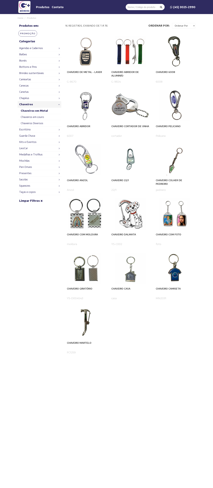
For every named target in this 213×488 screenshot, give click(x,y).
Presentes (25, 173)
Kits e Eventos (27, 142)
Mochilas (24, 160)
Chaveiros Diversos (32, 123)
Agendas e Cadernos (31, 48)
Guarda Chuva (27, 135)
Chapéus (24, 98)
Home (21, 18)
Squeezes (24, 185)
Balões (23, 54)
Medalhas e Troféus (31, 154)
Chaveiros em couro (32, 117)
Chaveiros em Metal (34, 110)
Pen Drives (25, 166)
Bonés (23, 60)
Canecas (24, 85)
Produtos (42, 7)
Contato (58, 7)
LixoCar (23, 148)
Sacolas (23, 179)
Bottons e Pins (28, 66)
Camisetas (25, 79)
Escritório (25, 129)
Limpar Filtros (30, 200)
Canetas (24, 91)
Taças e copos (27, 191)
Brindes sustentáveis (31, 73)
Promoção (27, 33)
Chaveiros (26, 104)
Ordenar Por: (159, 25)
